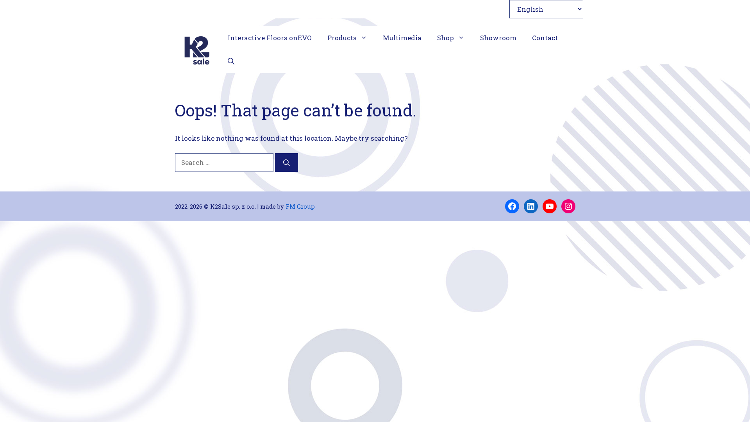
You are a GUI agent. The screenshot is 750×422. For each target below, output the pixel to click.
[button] (231, 61)
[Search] (286, 162)
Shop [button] (445, 37)
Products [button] (342, 37)
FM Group (300, 206)
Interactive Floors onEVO (270, 37)
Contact (545, 37)
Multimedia (402, 37)
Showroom (498, 37)
